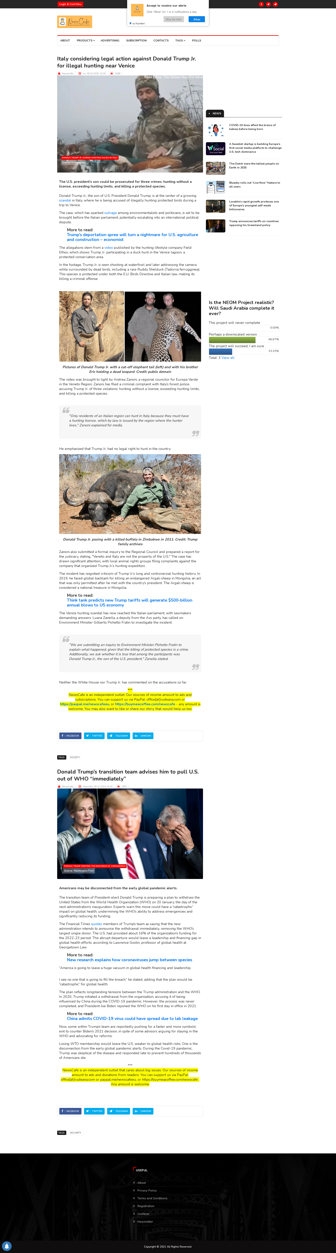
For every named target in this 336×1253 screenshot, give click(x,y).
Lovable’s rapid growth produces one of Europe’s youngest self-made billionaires (254, 205)
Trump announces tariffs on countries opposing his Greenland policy (254, 223)
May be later (174, 19)
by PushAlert (139, 23)
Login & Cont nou (70, 4)
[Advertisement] (244, 82)
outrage (110, 212)
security (75, 1132)
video (108, 247)
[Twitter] (268, 4)
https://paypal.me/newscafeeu (84, 704)
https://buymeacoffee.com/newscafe (145, 704)
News (217, 113)
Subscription (136, 40)
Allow (196, 19)
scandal (65, 200)
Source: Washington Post (79, 871)
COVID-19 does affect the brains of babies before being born (252, 127)
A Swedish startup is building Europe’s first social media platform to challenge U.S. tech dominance (255, 148)
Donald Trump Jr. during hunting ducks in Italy (90, 157)
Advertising (110, 40)
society (75, 757)
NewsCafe (68, 73)
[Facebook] (261, 4)
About (65, 40)
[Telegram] (275, 4)
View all (227, 357)
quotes (96, 924)
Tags (179, 40)
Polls (196, 40)
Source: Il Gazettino (73, 162)
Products (85, 40)
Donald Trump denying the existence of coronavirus (95, 866)
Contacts (161, 40)
